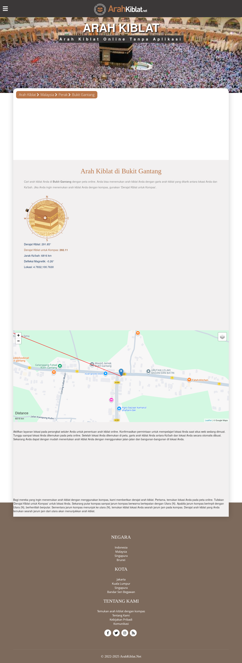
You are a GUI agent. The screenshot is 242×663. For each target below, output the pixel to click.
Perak (63, 94)
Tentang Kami (121, 615)
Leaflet (208, 420)
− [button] (18, 341)
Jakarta (121, 579)
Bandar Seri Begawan (121, 592)
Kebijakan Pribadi (121, 619)
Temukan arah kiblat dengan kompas (121, 611)
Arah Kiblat (27, 94)
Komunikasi (121, 624)
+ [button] (18, 335)
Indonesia (121, 547)
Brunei (121, 560)
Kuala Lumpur (121, 583)
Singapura (121, 555)
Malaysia (47, 94)
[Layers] (222, 337)
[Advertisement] (121, 130)
